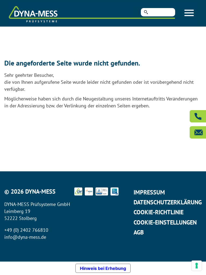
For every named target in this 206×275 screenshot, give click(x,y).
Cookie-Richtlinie (158, 212)
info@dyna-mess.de (25, 237)
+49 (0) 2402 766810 (26, 230)
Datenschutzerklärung (168, 202)
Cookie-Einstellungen (165, 222)
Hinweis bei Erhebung (103, 268)
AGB (139, 232)
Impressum (149, 192)
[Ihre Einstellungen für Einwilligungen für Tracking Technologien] (197, 265)
